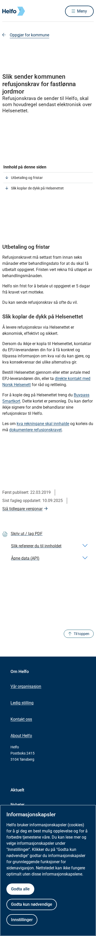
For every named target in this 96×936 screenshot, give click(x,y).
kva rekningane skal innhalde (43, 423)
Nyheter (17, 804)
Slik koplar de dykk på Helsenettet (37, 188)
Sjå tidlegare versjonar (22, 508)
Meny (82, 11)
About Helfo (21, 735)
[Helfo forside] (8, 11)
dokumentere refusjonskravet (35, 429)
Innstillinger (22, 919)
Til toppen (81, 634)
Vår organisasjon (25, 686)
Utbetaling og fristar (27, 178)
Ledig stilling (22, 702)
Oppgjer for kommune (29, 35)
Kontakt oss (21, 719)
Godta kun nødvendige (31, 904)
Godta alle (20, 889)
